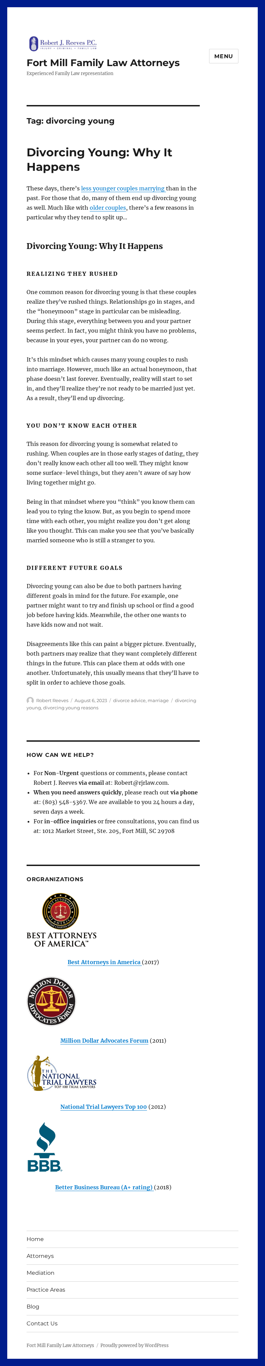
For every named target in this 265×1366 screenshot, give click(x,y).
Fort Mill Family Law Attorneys (103, 63)
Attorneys (40, 1256)
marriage (158, 700)
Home (35, 1239)
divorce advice (129, 700)
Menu (223, 56)
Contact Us (42, 1323)
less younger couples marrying (123, 188)
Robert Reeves (52, 700)
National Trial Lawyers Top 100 (103, 1106)
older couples (108, 207)
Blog (33, 1306)
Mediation (41, 1273)
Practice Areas (46, 1289)
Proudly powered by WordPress (134, 1345)
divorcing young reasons (70, 707)
